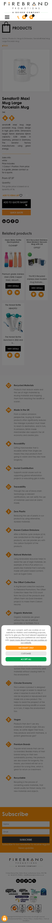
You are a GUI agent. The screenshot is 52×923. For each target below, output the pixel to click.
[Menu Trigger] (7, 17)
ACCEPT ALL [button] (26, 659)
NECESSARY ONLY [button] (26, 647)
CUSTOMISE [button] (26, 653)
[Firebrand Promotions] (26, 7)
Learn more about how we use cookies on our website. (28, 641)
